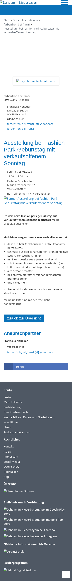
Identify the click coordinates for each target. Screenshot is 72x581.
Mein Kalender (13, 402)
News (7, 427)
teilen (20, 367)
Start (7, 20)
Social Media (12, 461)
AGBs (7, 451)
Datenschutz (11, 466)
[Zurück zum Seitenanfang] (66, 574)
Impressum (11, 456)
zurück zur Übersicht (24, 318)
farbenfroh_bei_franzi (20, 128)
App (6, 476)
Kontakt (8, 446)
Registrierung (12, 407)
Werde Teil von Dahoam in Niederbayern (29, 417)
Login (7, 397)
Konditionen (11, 422)
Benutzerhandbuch (16, 412)
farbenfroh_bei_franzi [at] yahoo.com (30, 124)
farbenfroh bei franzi (17, 24)
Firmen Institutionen (25, 20)
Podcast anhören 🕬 (16, 432)
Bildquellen (11, 472)
